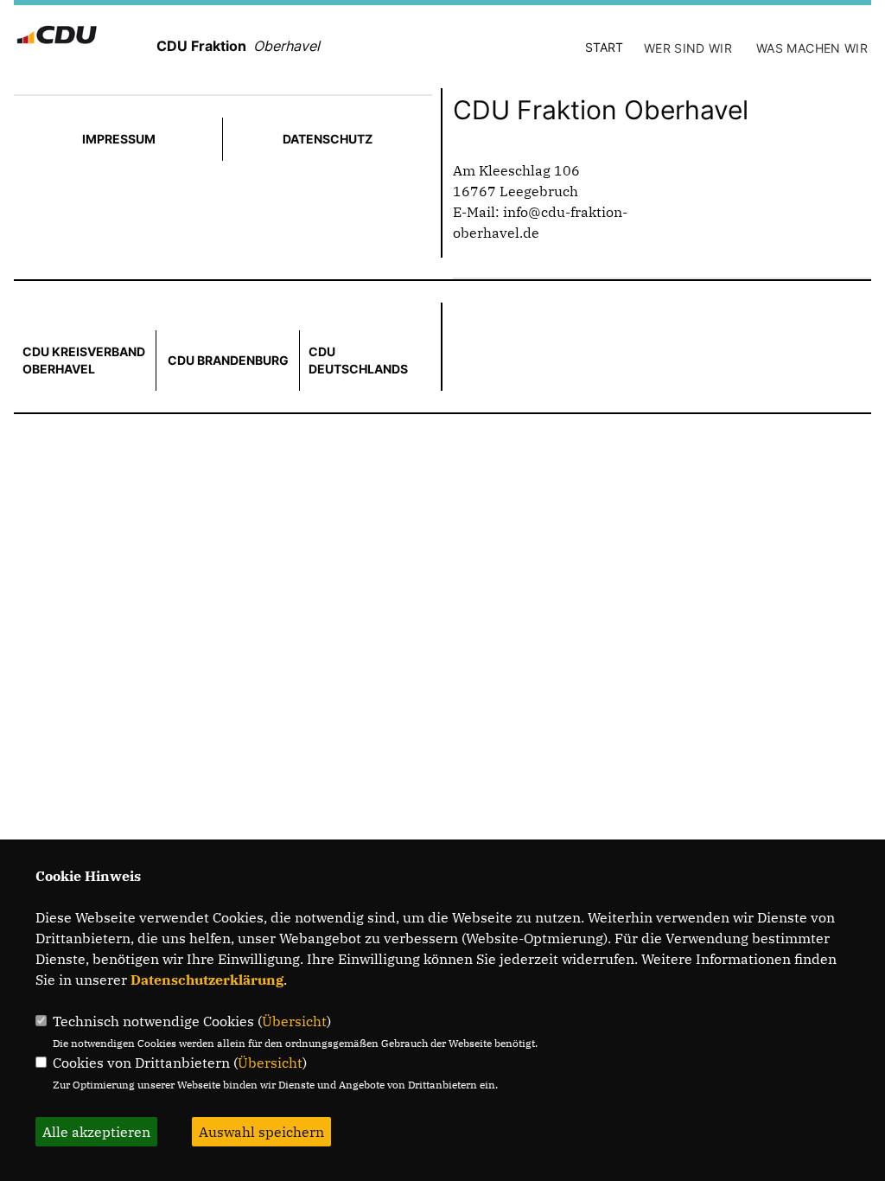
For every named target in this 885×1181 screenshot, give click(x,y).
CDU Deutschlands (358, 360)
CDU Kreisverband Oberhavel (83, 360)
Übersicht (294, 1021)
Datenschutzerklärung (207, 979)
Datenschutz (327, 138)
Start (604, 47)
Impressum (119, 138)
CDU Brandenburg (228, 360)
